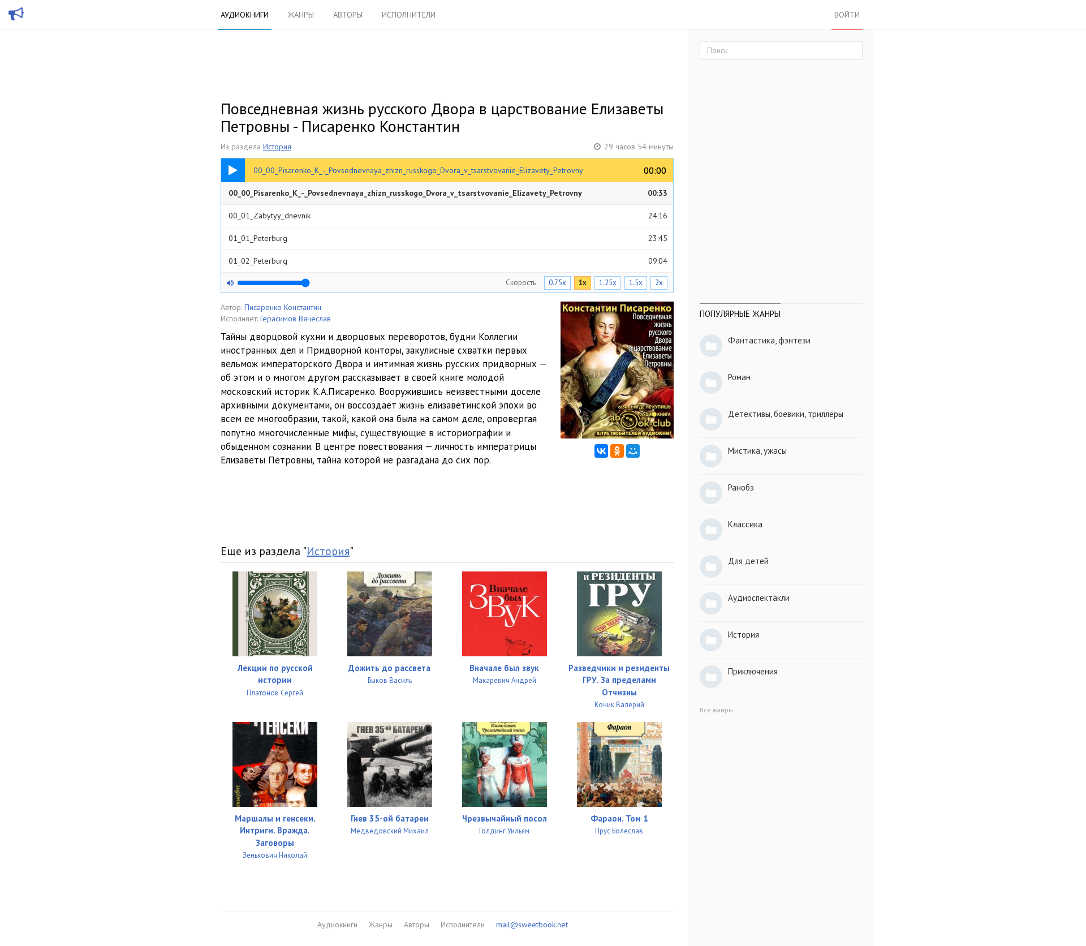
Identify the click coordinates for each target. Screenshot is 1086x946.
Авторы (348, 15)
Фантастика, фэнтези (769, 340)
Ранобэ (741, 487)
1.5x (636, 282)
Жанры (301, 15)
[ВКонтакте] (601, 451)
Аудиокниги (245, 15)
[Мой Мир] (633, 451)
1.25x (608, 282)
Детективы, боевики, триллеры (785, 413)
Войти (847, 15)
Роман (739, 377)
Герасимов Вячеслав (295, 318)
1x (583, 282)
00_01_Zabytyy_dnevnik (448, 215)
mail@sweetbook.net (532, 924)
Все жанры (716, 710)
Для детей (748, 561)
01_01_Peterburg (448, 238)
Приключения (753, 671)
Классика (745, 524)
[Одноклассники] (617, 451)
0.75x (557, 282)
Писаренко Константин (282, 307)
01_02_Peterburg (448, 261)
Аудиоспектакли (759, 597)
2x (659, 282)
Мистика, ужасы (757, 450)
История (277, 146)
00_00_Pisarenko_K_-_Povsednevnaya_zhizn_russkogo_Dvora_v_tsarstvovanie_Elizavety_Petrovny (448, 193)
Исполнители (409, 15)
